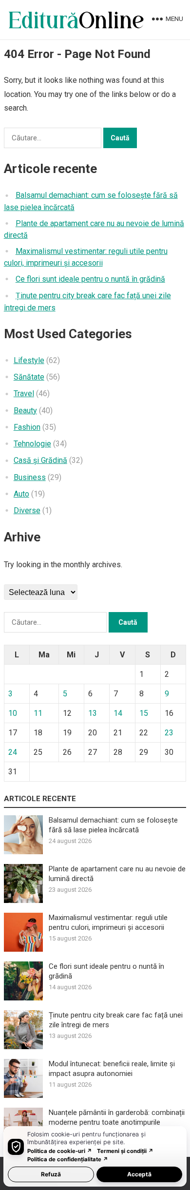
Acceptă (139, 1174)
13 (92, 713)
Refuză (51, 1174)
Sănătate (29, 377)
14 (118, 713)
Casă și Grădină (40, 460)
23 (169, 732)
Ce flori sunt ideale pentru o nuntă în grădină (90, 279)
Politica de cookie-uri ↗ (59, 1151)
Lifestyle (29, 360)
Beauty (25, 410)
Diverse (27, 510)
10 (12, 713)
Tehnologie (32, 443)
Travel (24, 393)
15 (143, 713)
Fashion (27, 427)
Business (30, 477)
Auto (21, 494)
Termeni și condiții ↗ (125, 1151)
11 (38, 713)
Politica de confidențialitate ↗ (67, 1159)
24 (12, 752)
